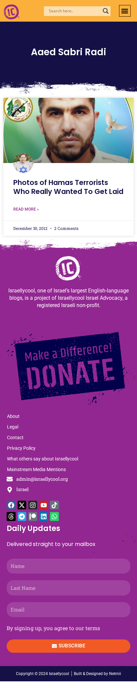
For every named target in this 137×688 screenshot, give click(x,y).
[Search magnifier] (105, 11)
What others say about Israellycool (42, 458)
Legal (12, 427)
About (13, 416)
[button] (125, 11)
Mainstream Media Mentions (36, 469)
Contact (15, 437)
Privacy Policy (21, 448)
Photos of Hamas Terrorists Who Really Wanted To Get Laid (68, 187)
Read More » (26, 209)
